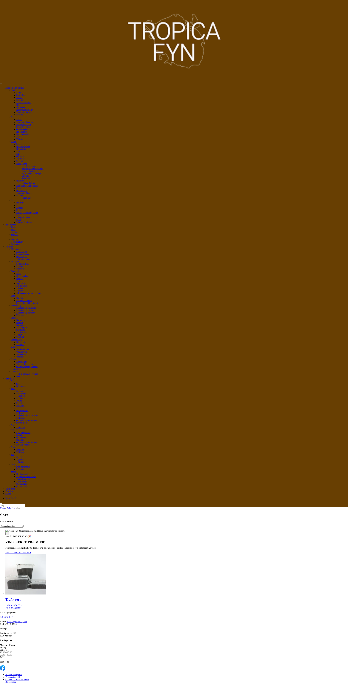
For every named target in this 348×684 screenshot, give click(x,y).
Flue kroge (21, 315)
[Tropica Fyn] (174, 41)
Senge (19, 210)
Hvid (13, 408)
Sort (12, 425)
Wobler (19, 278)
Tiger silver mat (23, 479)
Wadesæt (20, 357)
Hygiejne (20, 181)
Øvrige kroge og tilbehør (27, 366)
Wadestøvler (21, 352)
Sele (18, 151)
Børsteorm (20, 342)
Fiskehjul (15, 261)
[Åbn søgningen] (1, 503)
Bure (18, 105)
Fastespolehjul (22, 264)
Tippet (19, 335)
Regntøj (14, 239)
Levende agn (16, 339)
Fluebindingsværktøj (25, 310)
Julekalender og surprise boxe (29, 293)
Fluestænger (21, 251)
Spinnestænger (22, 254)
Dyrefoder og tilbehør (14, 88)
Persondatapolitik (12, 677)
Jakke (13, 227)
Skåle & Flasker (23, 127)
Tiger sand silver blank (26, 476)
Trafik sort (20, 427)
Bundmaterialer (22, 134)
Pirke (18, 281)
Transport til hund (24, 193)
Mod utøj (26, 178)
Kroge (13, 359)
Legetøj (19, 100)
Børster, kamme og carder (27, 212)
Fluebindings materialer (26, 308)
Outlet (8, 493)
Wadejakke (21, 354)
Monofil (19, 322)
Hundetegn (21, 149)
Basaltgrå (20, 440)
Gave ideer (10, 489)
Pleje (18, 137)
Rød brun (20, 405)
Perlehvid (20, 413)
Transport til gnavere (25, 122)
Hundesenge (21, 190)
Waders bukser (22, 349)
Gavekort (9, 491)
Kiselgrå (20, 435)
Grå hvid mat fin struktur (27, 420)
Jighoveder (21, 283)
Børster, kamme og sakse (32, 168)
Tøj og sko (21, 159)
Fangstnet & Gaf (18, 369)
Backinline (21, 320)
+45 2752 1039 (6, 617)
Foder (18, 93)
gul (17, 383)
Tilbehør (20, 139)
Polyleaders (21, 337)
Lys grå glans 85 (23, 432)
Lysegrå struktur (23, 445)
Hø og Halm (21, 132)
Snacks (19, 97)
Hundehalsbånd (23, 146)
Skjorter (14, 234)
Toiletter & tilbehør (24, 222)
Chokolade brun (23, 467)
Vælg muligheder (12, 608)
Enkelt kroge (21, 361)
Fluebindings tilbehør (25, 313)
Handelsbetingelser (13, 674)
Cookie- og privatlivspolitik (17, 679)
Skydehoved (21, 332)
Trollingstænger (23, 259)
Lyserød (19, 391)
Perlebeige (20, 418)
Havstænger (21, 256)
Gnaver (14, 117)
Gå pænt (20, 156)
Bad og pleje (21, 163)
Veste (13, 229)
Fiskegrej (9, 247)
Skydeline (20, 330)
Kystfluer (20, 298)
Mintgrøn (20, 449)
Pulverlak (9, 379)
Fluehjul (19, 266)
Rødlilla (19, 403)
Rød (13, 388)
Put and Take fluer (24, 300)
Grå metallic (21, 437)
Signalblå (20, 459)
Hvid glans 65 (22, 410)
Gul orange (21, 386)
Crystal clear (21, 423)
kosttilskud (21, 95)
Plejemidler (16, 244)
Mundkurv (26, 198)
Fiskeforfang (21, 286)
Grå (12, 430)
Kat (12, 200)
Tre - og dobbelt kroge (25, 364)
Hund (13, 141)
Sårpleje (25, 176)
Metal (13, 471)
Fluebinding (16, 305)
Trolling (19, 291)
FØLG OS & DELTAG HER (18, 552)
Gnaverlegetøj (22, 129)
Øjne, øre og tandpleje (31, 173)
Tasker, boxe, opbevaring (27, 374)
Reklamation (10, 682)
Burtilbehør (21, 107)
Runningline (21, 327)
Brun (13, 464)
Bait (18, 376)
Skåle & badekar (23, 102)
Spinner (19, 288)
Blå (12, 454)
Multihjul (20, 269)
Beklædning (10, 225)
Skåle (18, 188)
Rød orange (21, 393)
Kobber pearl (22, 474)
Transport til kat (23, 217)
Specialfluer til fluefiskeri (27, 303)
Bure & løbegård (23, 124)
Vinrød (19, 401)
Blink (18, 273)
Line (18, 154)
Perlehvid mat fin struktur (27, 415)
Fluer (13, 295)
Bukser (14, 232)
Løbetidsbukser (28, 183)
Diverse (19, 115)
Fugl (13, 90)
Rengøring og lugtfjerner (27, 185)
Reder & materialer (24, 110)
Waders (14, 347)
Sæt (12, 237)
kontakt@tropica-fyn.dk (17, 621)
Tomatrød (20, 396)
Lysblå (19, 457)
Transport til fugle (24, 112)
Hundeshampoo (28, 166)
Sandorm (20, 344)
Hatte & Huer (17, 242)
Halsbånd (20, 203)
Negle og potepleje (30, 171)
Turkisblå (20, 452)
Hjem (2, 508)
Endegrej (15, 271)
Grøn (13, 447)
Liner (13, 317)
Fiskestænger (16, 249)
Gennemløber (22, 276)
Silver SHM (21, 481)
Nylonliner (21, 325)
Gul (12, 381)
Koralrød (20, 398)
